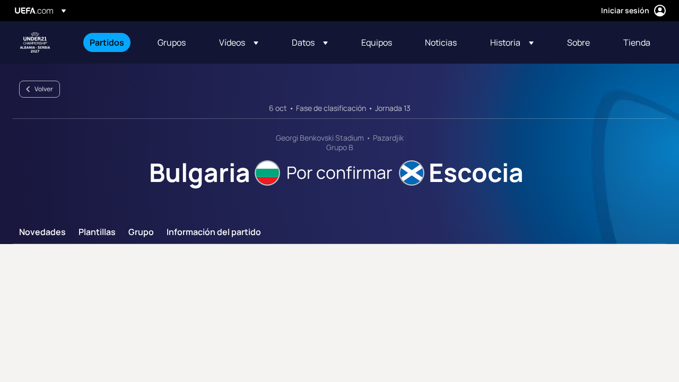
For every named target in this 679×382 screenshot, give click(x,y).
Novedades (42, 232)
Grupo (141, 232)
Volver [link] (43, 88)
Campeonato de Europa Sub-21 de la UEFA (35, 42)
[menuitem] (110, 42)
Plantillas (97, 232)
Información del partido (214, 232)
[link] (107, 42)
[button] (238, 42)
